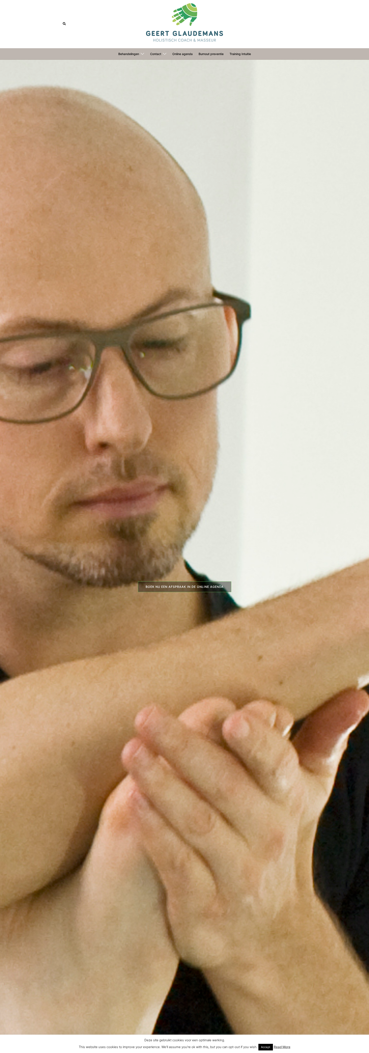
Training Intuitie (240, 54)
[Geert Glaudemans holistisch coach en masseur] (184, 23)
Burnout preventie (211, 54)
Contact (155, 54)
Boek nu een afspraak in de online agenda (185, 586)
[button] (64, 24)
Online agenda (182, 54)
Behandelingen (128, 54)
